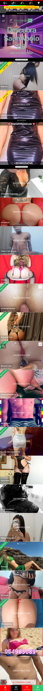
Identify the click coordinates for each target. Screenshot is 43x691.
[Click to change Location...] (3, 682)
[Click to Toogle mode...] (3, 21)
